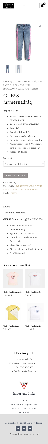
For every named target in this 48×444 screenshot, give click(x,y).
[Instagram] (24, 428)
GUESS (14, 193)
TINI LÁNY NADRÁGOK (30, 189)
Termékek (24, 412)
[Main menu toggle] (24, 5)
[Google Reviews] (30, 428)
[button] (40, 26)
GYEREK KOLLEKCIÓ (25, 81)
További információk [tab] (14, 212)
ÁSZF (24, 400)
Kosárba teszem (15, 175)
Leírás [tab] (6, 206)
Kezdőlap (8, 81)
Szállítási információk (24, 408)
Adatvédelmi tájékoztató (24, 404)
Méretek (7, 158)
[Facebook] (18, 428)
